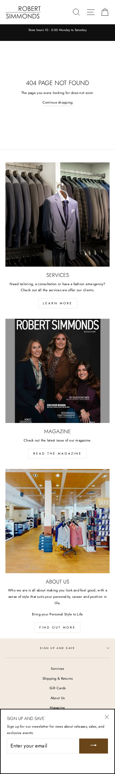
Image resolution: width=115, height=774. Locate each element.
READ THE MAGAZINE (57, 453)
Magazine (57, 707)
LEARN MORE (58, 303)
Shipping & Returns (57, 678)
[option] (57, 30)
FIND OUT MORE (57, 627)
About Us (57, 697)
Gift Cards (58, 688)
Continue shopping (57, 102)
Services (57, 668)
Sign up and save (57, 648)
